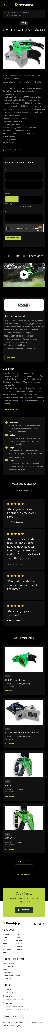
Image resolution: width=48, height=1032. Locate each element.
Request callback (13, 238)
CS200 (8, 838)
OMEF (24, 23)
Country (8, 204)
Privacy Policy (37, 1022)
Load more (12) (24, 861)
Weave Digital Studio (18, 1026)
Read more (31, 558)
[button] (14, 150)
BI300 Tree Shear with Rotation (22, 732)
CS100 (8, 785)
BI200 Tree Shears (15, 679)
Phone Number (25, 206)
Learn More (9, 691)
